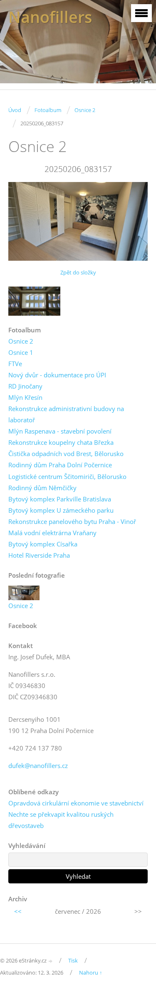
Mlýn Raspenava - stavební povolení (59, 431)
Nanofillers (50, 16)
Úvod (14, 110)
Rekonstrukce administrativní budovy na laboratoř (66, 414)
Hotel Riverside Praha (39, 555)
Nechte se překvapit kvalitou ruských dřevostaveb (61, 820)
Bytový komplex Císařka (42, 544)
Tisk (73, 960)
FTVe (15, 363)
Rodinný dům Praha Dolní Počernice (60, 465)
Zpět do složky (78, 272)
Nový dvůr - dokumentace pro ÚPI (57, 375)
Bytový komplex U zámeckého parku (61, 510)
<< (18, 911)
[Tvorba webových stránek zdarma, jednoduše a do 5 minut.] (51, 961)
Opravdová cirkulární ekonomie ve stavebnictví (76, 803)
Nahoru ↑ (90, 972)
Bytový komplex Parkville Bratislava (59, 499)
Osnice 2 (84, 110)
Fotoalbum (48, 110)
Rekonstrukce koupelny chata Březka (61, 442)
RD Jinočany (25, 386)
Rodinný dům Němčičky (42, 488)
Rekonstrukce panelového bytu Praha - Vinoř (72, 521)
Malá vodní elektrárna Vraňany (52, 533)
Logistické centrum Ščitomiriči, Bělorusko (67, 476)
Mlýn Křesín (25, 397)
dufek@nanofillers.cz (38, 765)
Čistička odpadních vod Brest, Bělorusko (66, 453)
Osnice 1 (20, 352)
